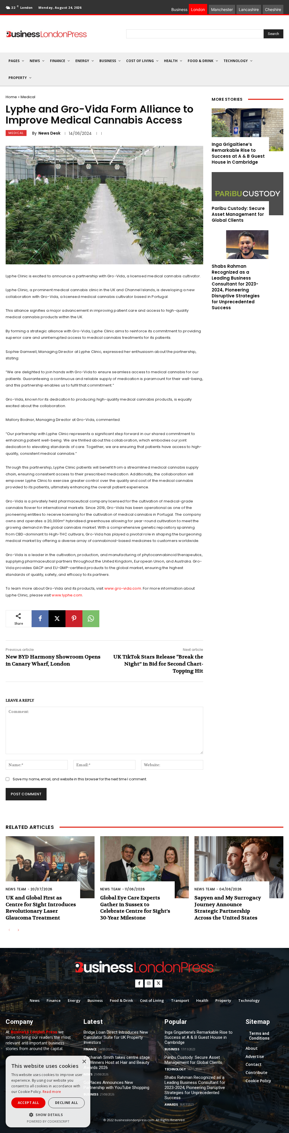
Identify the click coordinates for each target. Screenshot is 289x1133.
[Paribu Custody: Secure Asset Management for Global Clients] (247, 193)
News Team (16, 889)
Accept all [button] (28, 1102)
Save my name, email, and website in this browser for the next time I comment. (80, 779)
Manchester (222, 9)
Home (11, 97)
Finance (90, 1049)
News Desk (49, 133)
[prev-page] (9, 930)
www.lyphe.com (67, 595)
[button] (48, 1115)
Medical (28, 97)
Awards (171, 1104)
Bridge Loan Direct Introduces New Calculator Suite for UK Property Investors (116, 1037)
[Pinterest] (73, 618)
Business (91, 1094)
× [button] (84, 1062)
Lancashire (249, 9)
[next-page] (18, 930)
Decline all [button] (66, 1102)
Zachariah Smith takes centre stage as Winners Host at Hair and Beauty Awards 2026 (117, 1062)
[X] (57, 618)
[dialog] (48, 1091)
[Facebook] (40, 618)
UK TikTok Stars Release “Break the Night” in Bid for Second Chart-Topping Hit (158, 664)
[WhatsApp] (90, 618)
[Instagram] (149, 983)
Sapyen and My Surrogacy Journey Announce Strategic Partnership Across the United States (227, 908)
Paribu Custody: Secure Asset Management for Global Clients (238, 214)
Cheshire (273, 9)
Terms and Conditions (259, 1035)
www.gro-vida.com (122, 588)
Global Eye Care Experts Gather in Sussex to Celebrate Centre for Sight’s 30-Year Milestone (135, 908)
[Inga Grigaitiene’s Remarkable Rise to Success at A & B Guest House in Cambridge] (247, 129)
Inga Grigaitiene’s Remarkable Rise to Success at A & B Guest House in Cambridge (238, 153)
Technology (175, 1069)
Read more (52, 1091)
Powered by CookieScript (48, 1121)
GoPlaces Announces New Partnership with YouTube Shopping (116, 1085)
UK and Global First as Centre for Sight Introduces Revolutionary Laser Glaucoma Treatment (41, 908)
